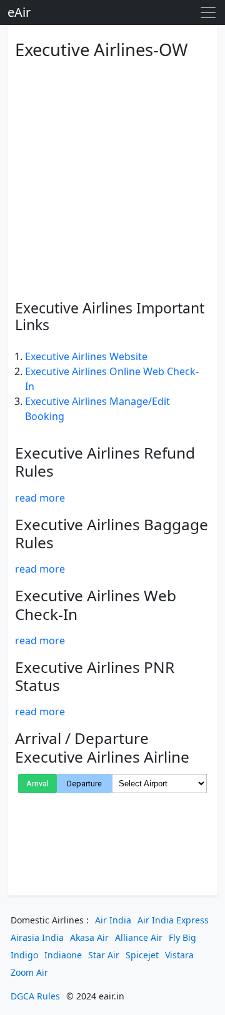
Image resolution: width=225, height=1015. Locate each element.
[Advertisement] (112, 177)
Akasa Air (89, 937)
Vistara (179, 955)
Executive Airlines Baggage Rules (111, 533)
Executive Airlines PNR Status (94, 676)
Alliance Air (138, 937)
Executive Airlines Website (86, 356)
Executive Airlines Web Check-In (95, 604)
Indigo (24, 955)
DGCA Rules (35, 996)
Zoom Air (29, 972)
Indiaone (63, 955)
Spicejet (142, 955)
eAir (19, 12)
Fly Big (182, 937)
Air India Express (173, 920)
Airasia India (37, 937)
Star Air (103, 955)
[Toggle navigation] (208, 12)
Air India (113, 920)
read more (40, 498)
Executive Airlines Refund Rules (105, 461)
